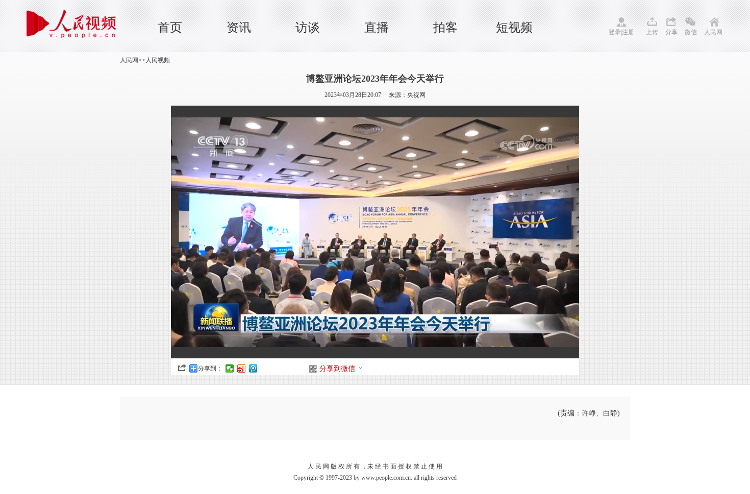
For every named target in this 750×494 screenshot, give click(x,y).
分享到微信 (337, 369)
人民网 (713, 32)
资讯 (239, 27)
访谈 (307, 27)
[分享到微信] (230, 368)
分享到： (210, 368)
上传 (652, 32)
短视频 (514, 27)
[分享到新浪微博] (241, 368)
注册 (628, 32)
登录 (615, 32)
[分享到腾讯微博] (253, 368)
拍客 (445, 27)
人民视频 (157, 60)
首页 (170, 27)
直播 (376, 27)
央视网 (416, 94)
